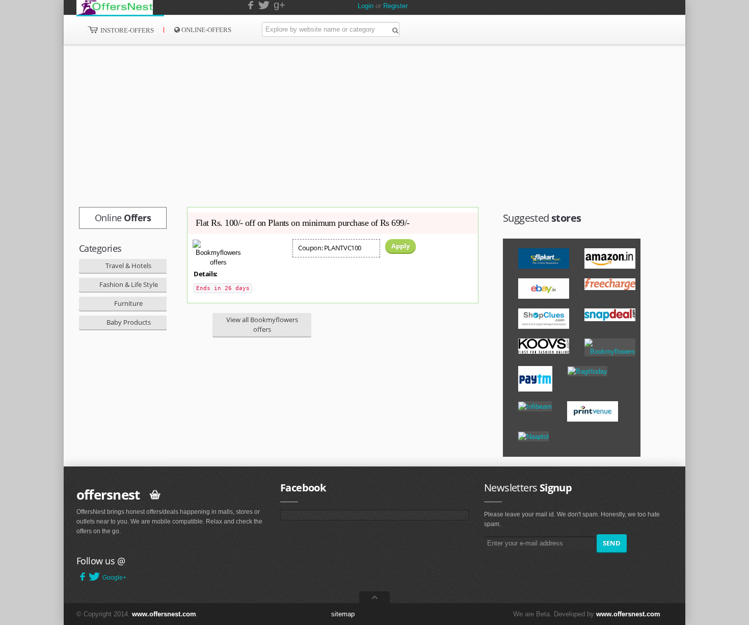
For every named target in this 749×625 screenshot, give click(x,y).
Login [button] (365, 6)
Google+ (114, 577)
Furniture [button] (128, 303)
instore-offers (126, 30)
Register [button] (395, 6)
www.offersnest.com (164, 614)
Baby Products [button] (128, 322)
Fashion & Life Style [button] (128, 284)
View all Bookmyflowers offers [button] (262, 324)
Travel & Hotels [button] (128, 265)
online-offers (205, 30)
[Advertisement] (351, 126)
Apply (400, 245)
